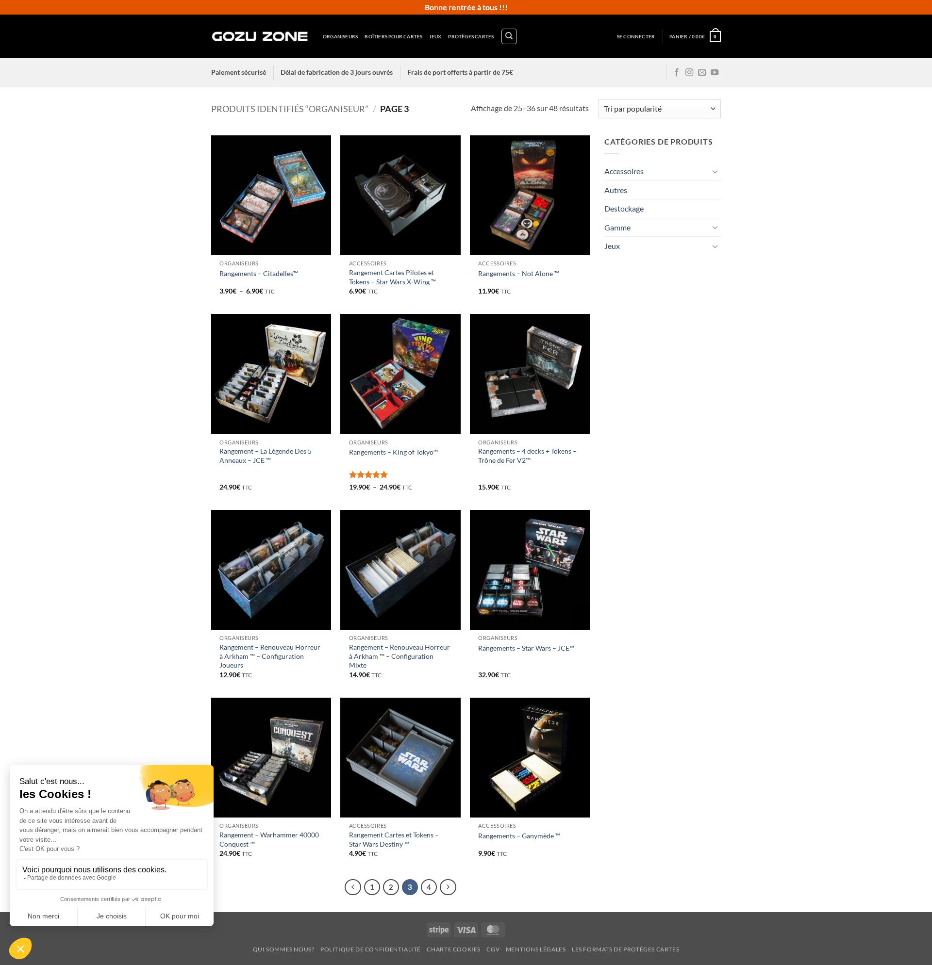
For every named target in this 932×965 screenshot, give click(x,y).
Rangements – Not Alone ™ (518, 273)
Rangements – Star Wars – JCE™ (526, 648)
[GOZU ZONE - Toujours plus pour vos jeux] (259, 36)
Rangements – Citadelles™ (258, 273)
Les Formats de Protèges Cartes (625, 949)
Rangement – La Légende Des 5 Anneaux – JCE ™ (265, 455)
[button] (636, 37)
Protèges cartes (471, 36)
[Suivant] (448, 887)
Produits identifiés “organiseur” (289, 108)
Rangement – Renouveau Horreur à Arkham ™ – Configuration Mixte (399, 656)
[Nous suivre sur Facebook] (677, 72)
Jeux (435, 36)
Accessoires (624, 171)
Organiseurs (340, 36)
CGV (492, 949)
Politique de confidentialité (370, 949)
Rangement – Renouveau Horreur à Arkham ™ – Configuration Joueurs (269, 656)
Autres (615, 190)
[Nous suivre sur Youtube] (714, 72)
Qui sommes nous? (284, 949)
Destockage (624, 208)
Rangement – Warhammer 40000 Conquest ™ (269, 839)
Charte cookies (454, 949)
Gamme (617, 227)
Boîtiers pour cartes (393, 36)
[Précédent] (353, 887)
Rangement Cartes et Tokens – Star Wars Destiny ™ (394, 839)
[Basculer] (715, 171)
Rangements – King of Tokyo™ (393, 452)
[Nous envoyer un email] (702, 72)
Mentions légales (536, 949)
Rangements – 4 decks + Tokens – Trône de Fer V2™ (527, 455)
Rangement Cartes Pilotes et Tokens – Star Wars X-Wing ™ (392, 277)
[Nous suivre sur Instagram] (689, 72)
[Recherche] (509, 36)
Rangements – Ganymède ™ (519, 836)
